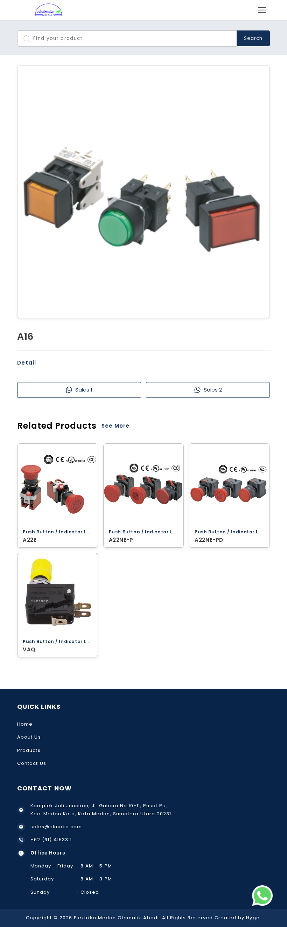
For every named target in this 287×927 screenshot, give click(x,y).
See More (115, 425)
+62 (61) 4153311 (51, 839)
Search (253, 38)
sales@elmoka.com (56, 826)
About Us (29, 737)
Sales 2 (213, 389)
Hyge (252, 917)
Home (25, 724)
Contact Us (31, 763)
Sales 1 (83, 389)
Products (28, 750)
